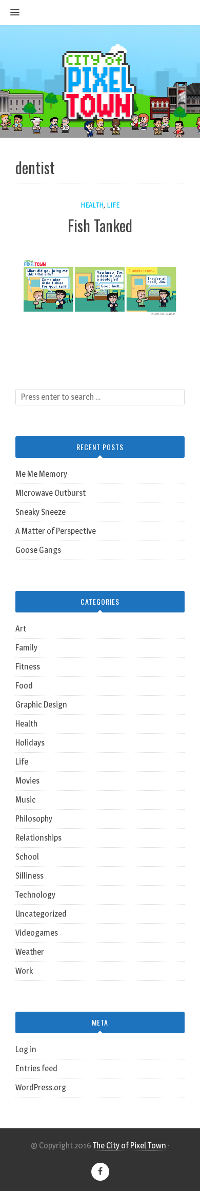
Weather (29, 952)
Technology (35, 895)
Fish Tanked (100, 225)
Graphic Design (41, 705)
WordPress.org (40, 1087)
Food (24, 686)
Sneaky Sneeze (40, 512)
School (27, 857)
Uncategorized (41, 914)
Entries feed (36, 1068)
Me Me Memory (41, 474)
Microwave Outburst (50, 493)
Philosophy (33, 819)
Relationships (38, 838)
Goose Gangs (38, 550)
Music (25, 800)
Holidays (30, 743)
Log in (25, 1049)
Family (26, 648)
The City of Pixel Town (129, 1145)
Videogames (36, 933)
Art (20, 629)
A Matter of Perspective (55, 531)
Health (92, 204)
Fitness (27, 667)
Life (113, 204)
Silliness (29, 876)
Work (24, 971)
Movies (27, 781)
